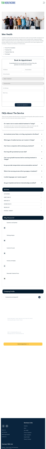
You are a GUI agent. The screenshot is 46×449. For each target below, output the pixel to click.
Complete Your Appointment (22, 104)
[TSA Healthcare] (8, 2)
